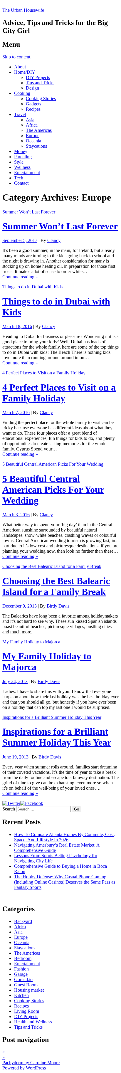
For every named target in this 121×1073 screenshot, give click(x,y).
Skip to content (16, 56)
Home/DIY (24, 72)
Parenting (23, 156)
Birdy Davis (58, 605)
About (20, 66)
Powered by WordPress (24, 1067)
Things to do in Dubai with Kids (32, 286)
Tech (18, 177)
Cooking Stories (41, 98)
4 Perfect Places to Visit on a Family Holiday (43, 372)
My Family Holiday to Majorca (31, 641)
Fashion (21, 968)
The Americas (39, 130)
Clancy (53, 240)
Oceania (33, 140)
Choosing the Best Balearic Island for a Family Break (51, 566)
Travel (20, 114)
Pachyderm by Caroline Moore (31, 1062)
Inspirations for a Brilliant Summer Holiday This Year (51, 717)
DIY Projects (38, 77)
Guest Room (26, 984)
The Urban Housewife (23, 10)
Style (18, 161)
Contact (21, 183)
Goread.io (23, 979)
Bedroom (22, 958)
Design (32, 87)
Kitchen (21, 995)
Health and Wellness (33, 1021)
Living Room (26, 1011)
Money (20, 151)
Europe (32, 135)
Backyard (23, 921)
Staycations (36, 146)
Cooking (22, 93)
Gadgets (33, 103)
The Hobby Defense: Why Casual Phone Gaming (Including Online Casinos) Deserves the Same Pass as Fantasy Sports (64, 882)
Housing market (29, 990)
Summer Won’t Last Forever (28, 211)
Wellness (22, 167)
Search (8, 808)
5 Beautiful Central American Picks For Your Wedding (52, 464)
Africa (32, 124)
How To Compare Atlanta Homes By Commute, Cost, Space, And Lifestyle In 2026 (64, 837)
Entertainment (27, 172)
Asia (30, 119)
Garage (21, 974)
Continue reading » (20, 276)
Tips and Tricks (40, 82)
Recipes (33, 109)
